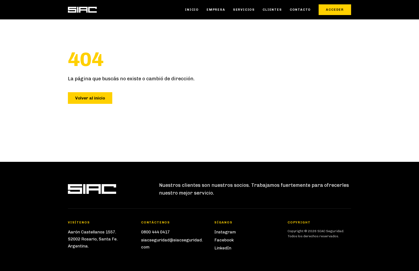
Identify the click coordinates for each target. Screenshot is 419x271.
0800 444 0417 (155, 232)
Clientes (272, 9)
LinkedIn (222, 248)
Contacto (300, 9)
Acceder (335, 9)
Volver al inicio (90, 98)
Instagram (225, 232)
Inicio (192, 9)
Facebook (224, 240)
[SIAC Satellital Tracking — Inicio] (82, 10)
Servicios (244, 9)
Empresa (216, 9)
